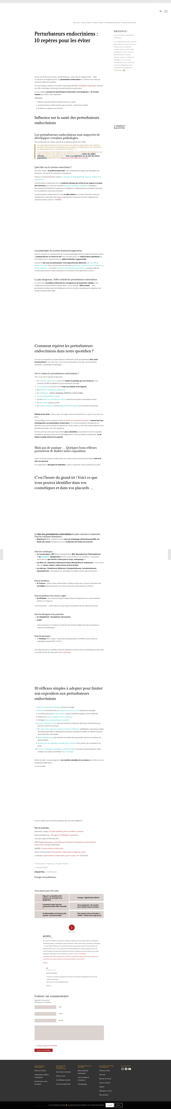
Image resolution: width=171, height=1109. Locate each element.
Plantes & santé (104, 1071)
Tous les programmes (63, 1084)
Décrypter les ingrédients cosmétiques (64, 835)
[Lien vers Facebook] (154, 1)
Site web (61, 1020)
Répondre (45, 962)
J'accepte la (47, 1045)
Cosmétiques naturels (63, 1080)
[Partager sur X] (69, 883)
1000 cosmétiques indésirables (85, 86)
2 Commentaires (41, 867)
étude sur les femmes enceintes (77, 420)
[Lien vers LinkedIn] (166, 1)
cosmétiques (51, 872)
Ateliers (101, 1087)
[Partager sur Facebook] (46, 883)
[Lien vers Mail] (163, 1)
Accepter (109, 1105)
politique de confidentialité (50, 1045)
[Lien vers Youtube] (160, 1)
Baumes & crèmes (105, 1079)
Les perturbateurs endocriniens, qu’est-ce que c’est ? (61, 856)
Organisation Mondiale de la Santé (74, 158)
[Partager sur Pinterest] (92, 883)
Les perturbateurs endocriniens (52, 848)
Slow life (102, 1075)
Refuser (118, 1105)
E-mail (61, 1013)
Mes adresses (103, 1095)
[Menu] (165, 11)
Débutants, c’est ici (105, 1091)
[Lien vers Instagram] (151, 1)
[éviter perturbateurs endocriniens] (69, 60)
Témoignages (82, 1084)
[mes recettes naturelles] (3, 11)
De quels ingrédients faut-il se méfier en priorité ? (66, 831)
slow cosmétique (65, 652)
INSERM (58, 200)
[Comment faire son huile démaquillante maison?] (169, 554)
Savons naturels (104, 1083)
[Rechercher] (160, 11)
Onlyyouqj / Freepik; (54, 864)
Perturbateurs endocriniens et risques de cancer (69, 852)
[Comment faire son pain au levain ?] (1, 554)
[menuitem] (160, 11)
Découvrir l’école (40, 1071)
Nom (60, 1007)
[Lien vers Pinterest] (157, 1)
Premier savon (61, 1076)
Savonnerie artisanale (63, 1072)
